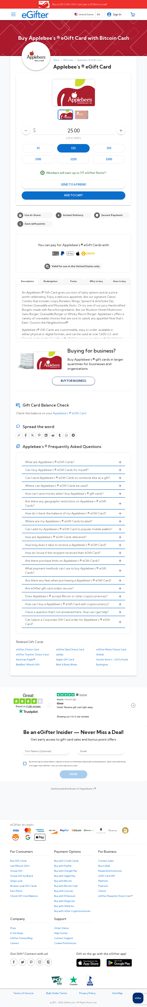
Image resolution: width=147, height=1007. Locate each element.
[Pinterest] (39, 435)
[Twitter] (32, 435)
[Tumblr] (60, 435)
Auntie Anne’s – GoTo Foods (112, 659)
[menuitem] (73, 462)
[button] (114, 14)
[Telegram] (73, 435)
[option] (38, 148)
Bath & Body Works (66, 664)
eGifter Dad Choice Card (70, 649)
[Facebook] (26, 435)
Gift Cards (68, 60)
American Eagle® (25, 659)
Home (56, 60)
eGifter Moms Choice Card (111, 649)
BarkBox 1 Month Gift (28, 664)
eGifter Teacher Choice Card (32, 654)
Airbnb (100, 654)
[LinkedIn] (46, 435)
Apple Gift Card (65, 659)
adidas (59, 654)
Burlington (102, 664)
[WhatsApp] (66, 435)
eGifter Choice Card (27, 649)
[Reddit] (53, 435)
